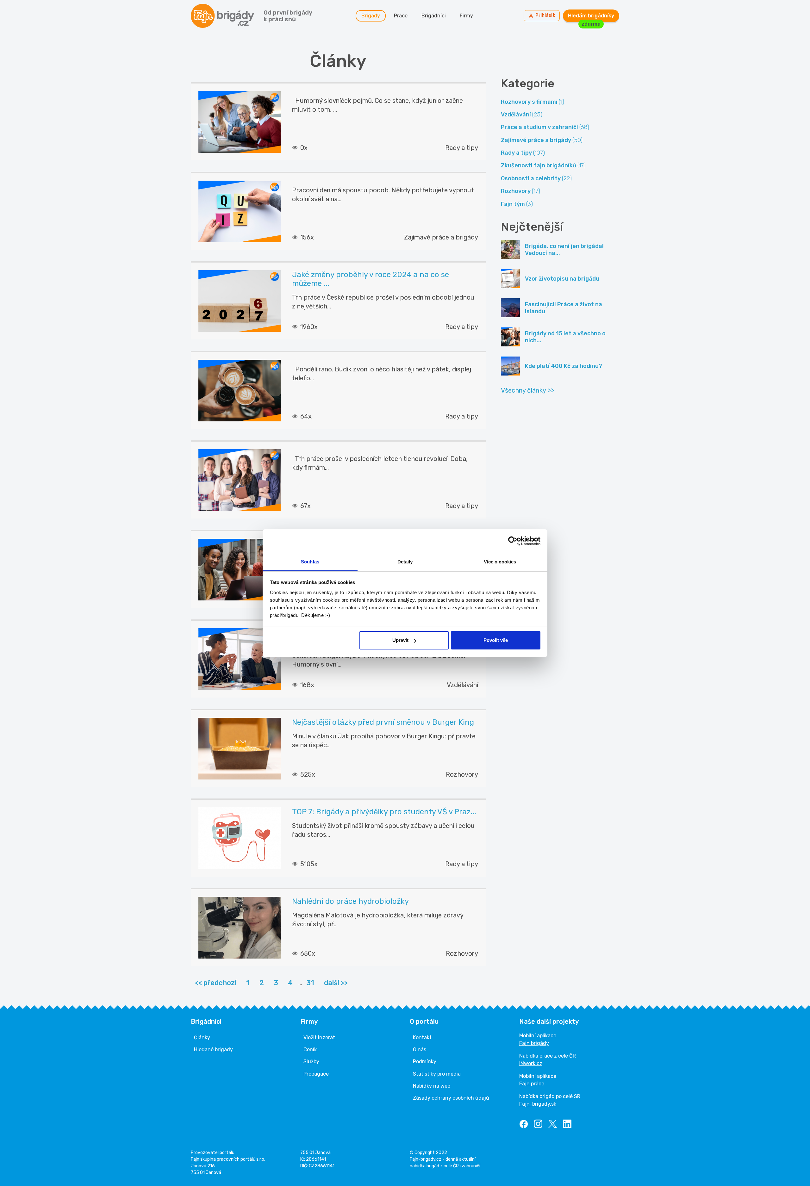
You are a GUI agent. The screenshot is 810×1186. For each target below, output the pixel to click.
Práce (401, 16)
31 (310, 982)
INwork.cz (530, 1063)
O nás (419, 1049)
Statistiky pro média (437, 1074)
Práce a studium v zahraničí (545, 127)
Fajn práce (531, 1084)
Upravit (400, 640)
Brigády (370, 16)
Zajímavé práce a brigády (542, 140)
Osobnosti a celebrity (536, 178)
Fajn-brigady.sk (537, 1104)
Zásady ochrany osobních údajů (451, 1098)
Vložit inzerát (319, 1037)
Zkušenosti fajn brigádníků (543, 165)
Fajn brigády (534, 1043)
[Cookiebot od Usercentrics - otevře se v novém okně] (512, 541)
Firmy (466, 16)
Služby (311, 1062)
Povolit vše (495, 640)
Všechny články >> (527, 390)
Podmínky (424, 1062)
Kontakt (422, 1037)
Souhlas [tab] (310, 561)
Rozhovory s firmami (532, 101)
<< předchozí (215, 982)
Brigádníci (433, 16)
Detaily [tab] (405, 561)
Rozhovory (520, 191)
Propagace (316, 1074)
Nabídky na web (431, 1086)
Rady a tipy (523, 152)
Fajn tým (517, 204)
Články (202, 1037)
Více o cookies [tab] (500, 561)
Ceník (310, 1049)
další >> (336, 982)
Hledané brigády (213, 1049)
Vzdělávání (521, 114)
